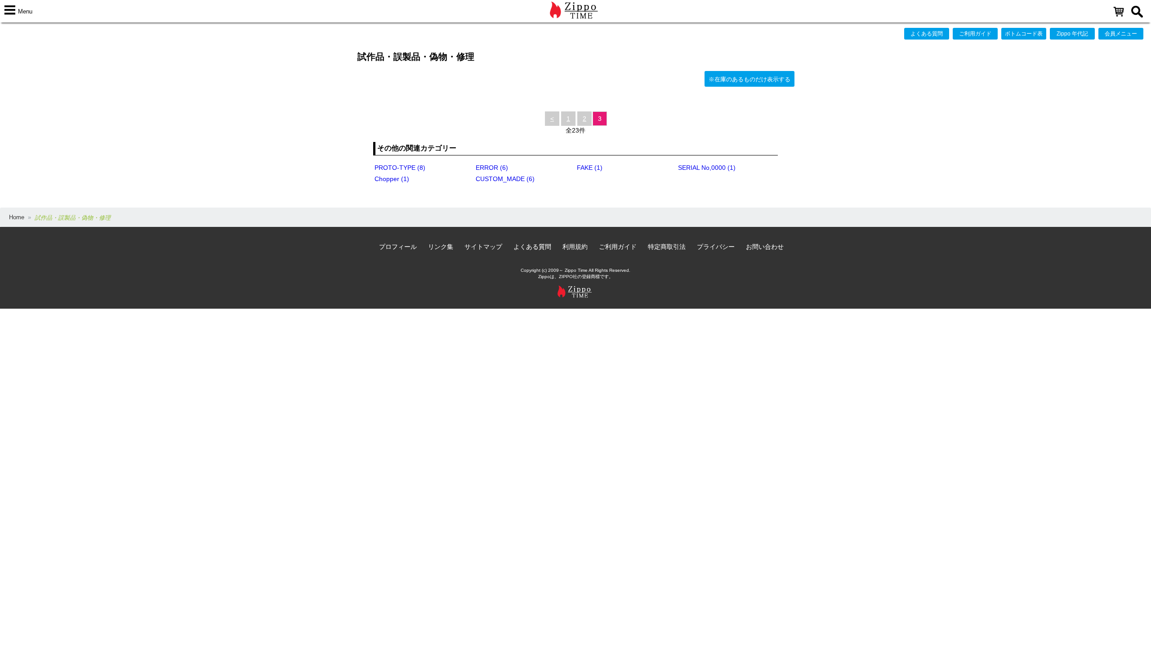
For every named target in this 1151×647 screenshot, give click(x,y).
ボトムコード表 (1024, 34)
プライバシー (716, 246)
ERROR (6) (492, 167)
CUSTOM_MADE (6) (505, 178)
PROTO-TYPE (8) (400, 167)
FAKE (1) (589, 167)
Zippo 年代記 (1072, 34)
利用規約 (575, 246)
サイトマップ (483, 246)
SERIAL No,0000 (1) (707, 167)
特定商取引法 (667, 246)
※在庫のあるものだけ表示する (749, 79)
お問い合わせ (765, 246)
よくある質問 (926, 34)
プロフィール (398, 246)
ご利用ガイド (975, 34)
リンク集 (440, 246)
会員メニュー (1121, 34)
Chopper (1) (392, 178)
